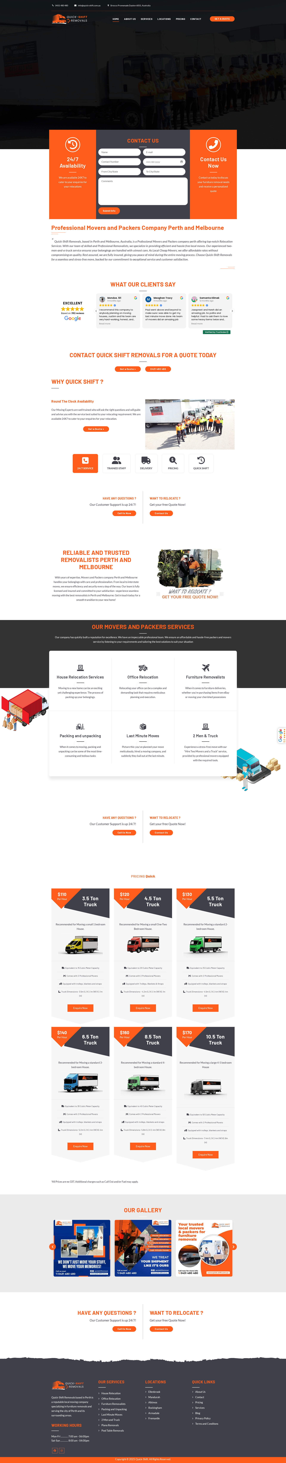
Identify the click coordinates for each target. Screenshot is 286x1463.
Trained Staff (116, 468)
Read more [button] (151, 323)
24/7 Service (85, 468)
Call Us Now (124, 513)
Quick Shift (201, 468)
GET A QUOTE (222, 18)
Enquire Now (80, 1008)
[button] (232, 311)
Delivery (146, 468)
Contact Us (161, 513)
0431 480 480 (158, 369)
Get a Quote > (128, 369)
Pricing (173, 468)
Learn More (80, 697)
